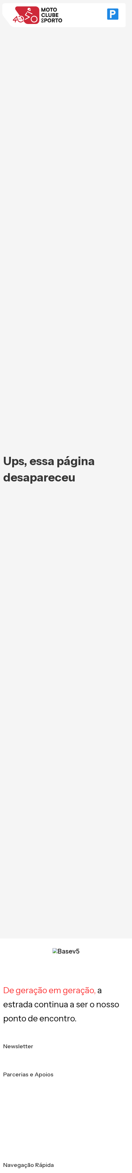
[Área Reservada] (112, 15)
